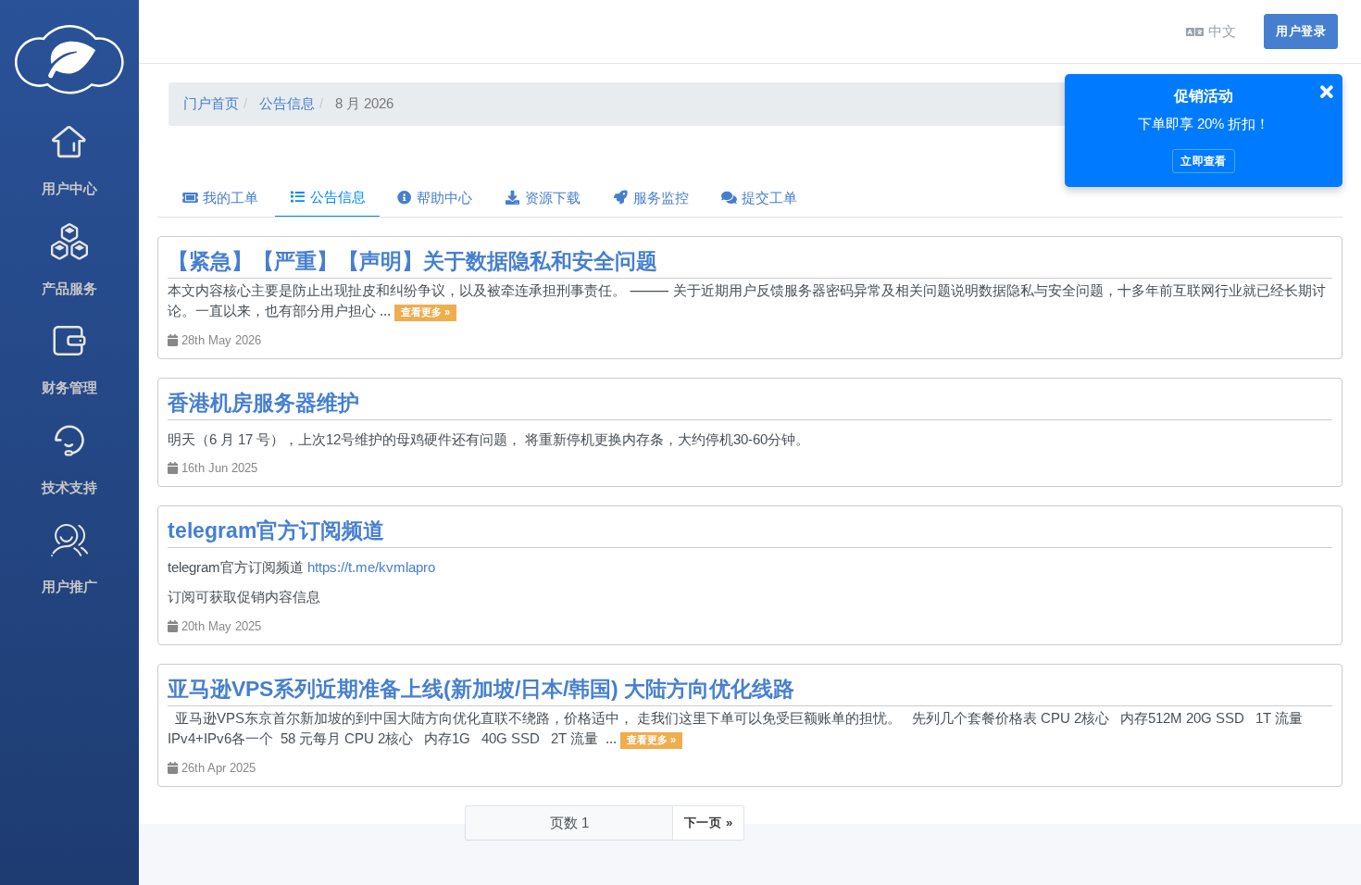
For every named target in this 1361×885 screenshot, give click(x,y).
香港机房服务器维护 (263, 403)
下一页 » (708, 822)
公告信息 (287, 103)
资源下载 (551, 198)
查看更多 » (425, 312)
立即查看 (1203, 161)
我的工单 (228, 198)
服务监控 (659, 198)
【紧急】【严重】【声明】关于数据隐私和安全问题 (412, 261)
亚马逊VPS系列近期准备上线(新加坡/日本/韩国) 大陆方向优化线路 (481, 689)
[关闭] (1326, 92)
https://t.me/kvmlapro (371, 567)
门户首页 (211, 103)
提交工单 (767, 198)
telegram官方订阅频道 (276, 530)
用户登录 (1301, 31)
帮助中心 (442, 198)
